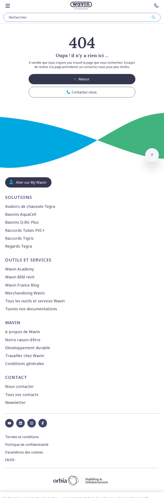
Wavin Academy (19, 269)
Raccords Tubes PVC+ (24, 230)
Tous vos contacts (21, 394)
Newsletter (15, 402)
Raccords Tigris (19, 238)
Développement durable (27, 347)
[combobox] (82, 17)
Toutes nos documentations (31, 308)
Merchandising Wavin (25, 293)
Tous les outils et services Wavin (35, 300)
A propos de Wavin (22, 331)
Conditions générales (24, 363)
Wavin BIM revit (20, 276)
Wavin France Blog (22, 285)
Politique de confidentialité (26, 444)
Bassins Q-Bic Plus (22, 222)
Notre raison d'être (22, 339)
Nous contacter (19, 386)
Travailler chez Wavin (24, 355)
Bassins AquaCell (20, 214)
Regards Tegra (18, 246)
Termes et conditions (22, 436)
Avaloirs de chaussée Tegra (30, 206)
